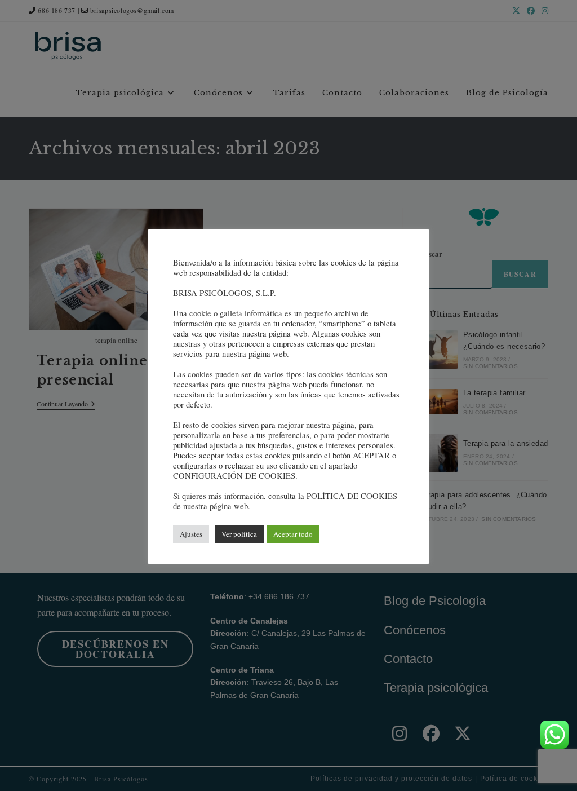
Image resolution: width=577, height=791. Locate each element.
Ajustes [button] (191, 534)
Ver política (239, 534)
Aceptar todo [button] (293, 534)
